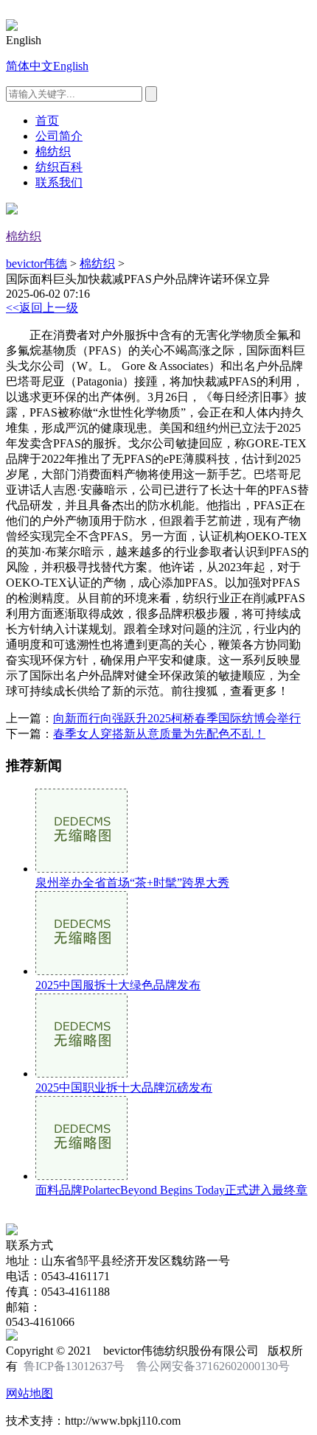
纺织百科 (59, 167)
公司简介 (59, 136)
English (70, 66)
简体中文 (29, 66)
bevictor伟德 (36, 263)
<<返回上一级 (42, 307)
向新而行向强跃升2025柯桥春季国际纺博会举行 (177, 718)
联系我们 (59, 182)
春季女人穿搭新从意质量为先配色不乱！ (159, 733)
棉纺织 (53, 151)
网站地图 (29, 1393)
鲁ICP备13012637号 (74, 1366)
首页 (47, 120)
